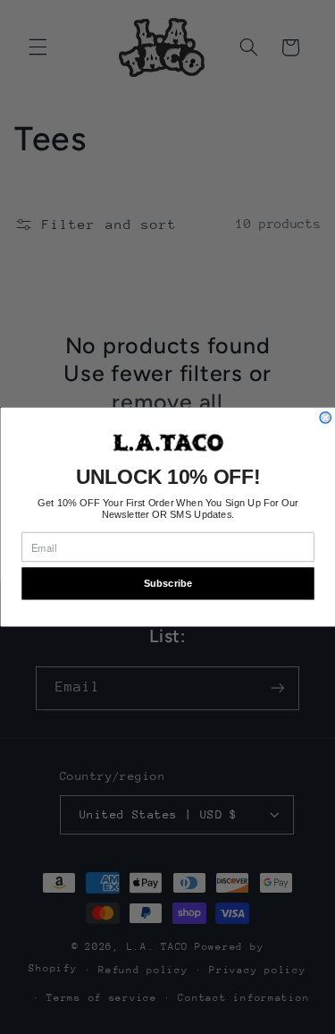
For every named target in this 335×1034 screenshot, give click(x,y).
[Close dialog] (325, 417)
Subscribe (167, 583)
